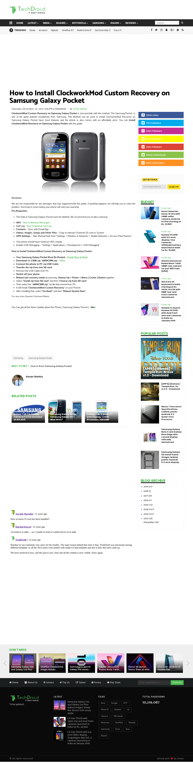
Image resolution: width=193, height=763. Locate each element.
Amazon (43, 30)
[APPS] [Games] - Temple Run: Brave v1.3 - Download (158, 372)
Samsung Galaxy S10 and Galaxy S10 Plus (22, 668)
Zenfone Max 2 (102, 30)
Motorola (79, 23)
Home (19, 23)
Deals (32, 30)
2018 (146, 491)
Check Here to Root (77, 257)
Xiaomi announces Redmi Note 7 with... (109, 668)
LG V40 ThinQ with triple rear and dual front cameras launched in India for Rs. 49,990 (80, 722)
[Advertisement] (112, 9)
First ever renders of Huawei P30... (169, 668)
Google (114, 703)
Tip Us (66, 682)
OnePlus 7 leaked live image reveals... (51, 668)
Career (81, 682)
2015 (146, 505)
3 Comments (59, 109)
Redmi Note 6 (84, 30)
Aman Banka (80, 109)
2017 (146, 496)
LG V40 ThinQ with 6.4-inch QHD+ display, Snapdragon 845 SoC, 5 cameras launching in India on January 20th (80, 738)
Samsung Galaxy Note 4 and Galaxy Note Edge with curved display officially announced (171, 435)
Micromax (118, 716)
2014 (146, 509)
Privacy (97, 682)
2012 (146, 518)
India (46, 23)
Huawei (61, 23)
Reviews (130, 23)
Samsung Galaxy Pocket (40, 358)
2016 (146, 500)
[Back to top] (185, 751)
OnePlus (119, 722)
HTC (125, 703)
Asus (103, 703)
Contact (49, 682)
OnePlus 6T (68, 30)
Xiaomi (114, 23)
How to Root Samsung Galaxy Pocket (51, 366)
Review (132, 722)
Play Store (114, 682)
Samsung (98, 23)
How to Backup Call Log (39, 226)
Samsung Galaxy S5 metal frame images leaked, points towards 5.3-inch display (170, 457)
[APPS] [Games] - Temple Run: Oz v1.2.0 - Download (171, 386)
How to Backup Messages (36, 222)
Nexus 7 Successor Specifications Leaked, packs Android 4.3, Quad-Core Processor (171, 413)
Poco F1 (117, 30)
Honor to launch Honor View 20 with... (139, 668)
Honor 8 (104, 709)
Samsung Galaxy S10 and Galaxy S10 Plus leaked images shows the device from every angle (79, 707)
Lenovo (104, 716)
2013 (146, 514)
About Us (32, 682)
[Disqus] (71, 468)
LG (128, 709)
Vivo (128, 729)
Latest (32, 23)
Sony (117, 729)
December (149, 522)
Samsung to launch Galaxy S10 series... (80, 668)
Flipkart (54, 30)
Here (62, 260)
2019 (146, 487)
